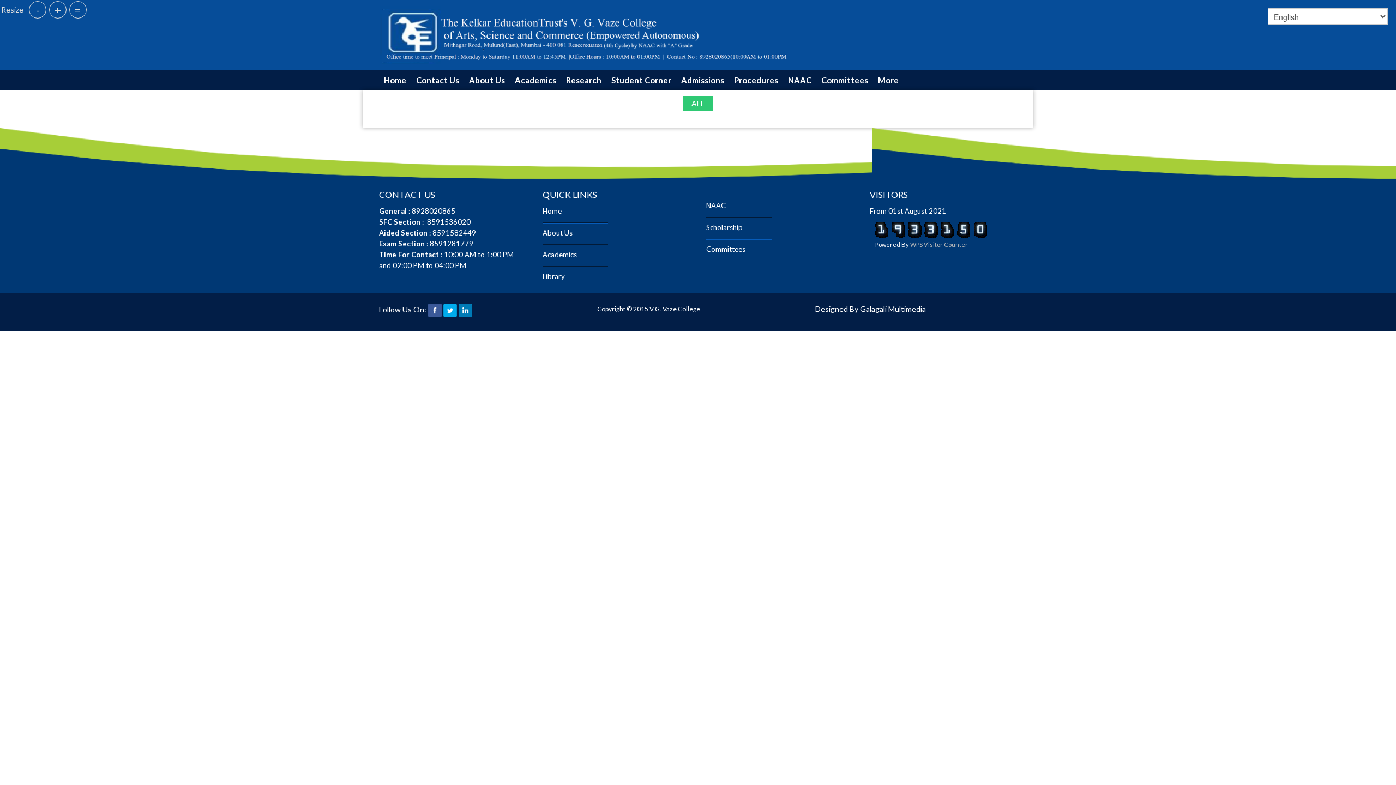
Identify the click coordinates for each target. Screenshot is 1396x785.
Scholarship (724, 227)
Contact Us (437, 80)
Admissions (702, 80)
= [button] (78, 9)
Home (395, 80)
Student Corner (641, 80)
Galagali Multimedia (893, 308)
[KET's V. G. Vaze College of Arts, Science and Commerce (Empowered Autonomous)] (587, 34)
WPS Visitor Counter (939, 244)
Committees (844, 80)
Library (554, 276)
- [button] (38, 9)
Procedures (756, 80)
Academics (535, 80)
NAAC (799, 80)
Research (583, 80)
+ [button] (58, 9)
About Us (487, 80)
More (888, 80)
